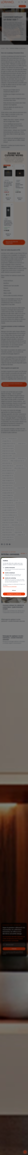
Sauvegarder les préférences (14, 594)
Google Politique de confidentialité (10, 586)
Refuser (14, 590)
